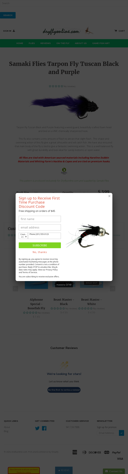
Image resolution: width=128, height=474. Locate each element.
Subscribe (40, 245)
